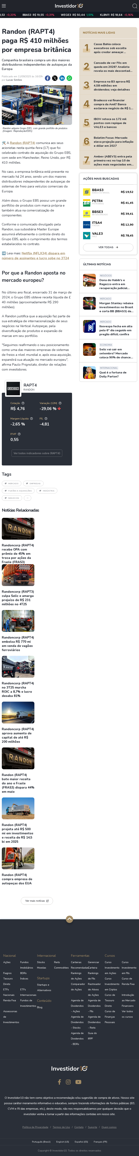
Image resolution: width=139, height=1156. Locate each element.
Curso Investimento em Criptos (112, 984)
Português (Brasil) (41, 1141)
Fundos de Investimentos (27, 1003)
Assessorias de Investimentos (10, 1017)
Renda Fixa (9, 1000)
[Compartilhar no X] (55, 78)
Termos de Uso (61, 1127)
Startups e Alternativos (44, 987)
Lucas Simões (14, 80)
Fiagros (7, 973)
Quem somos (109, 1127)
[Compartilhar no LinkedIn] (62, 78)
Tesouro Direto (8, 981)
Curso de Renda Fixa (128, 981)
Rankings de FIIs (93, 975)
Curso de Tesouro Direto (110, 1000)
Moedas (41, 967)
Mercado (13, 483)
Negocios (13, 498)
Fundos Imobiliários (26, 965)
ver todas (106, 247)
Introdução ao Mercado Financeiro (128, 1000)
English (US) (62, 1141)
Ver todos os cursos (127, 1014)
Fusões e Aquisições (20, 491)
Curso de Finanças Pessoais (110, 1017)
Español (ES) (81, 1141)
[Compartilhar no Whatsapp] (69, 78)
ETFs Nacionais (8, 992)
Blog (39, 1007)
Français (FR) (100, 1141)
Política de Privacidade (35, 1127)
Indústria (48, 491)
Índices (24, 978)
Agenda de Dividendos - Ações (77, 1006)
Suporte (92, 1127)
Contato (79, 1127)
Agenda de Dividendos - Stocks (77, 1022)
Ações (6, 962)
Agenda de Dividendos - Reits (94, 1022)
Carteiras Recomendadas (78, 965)
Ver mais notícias (35, 901)
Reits (57, 962)
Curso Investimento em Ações (112, 968)
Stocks (41, 962)
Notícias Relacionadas (20, 510)
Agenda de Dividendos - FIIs (94, 1006)
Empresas (35, 483)
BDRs (23, 973)
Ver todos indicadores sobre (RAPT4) (37, 453)
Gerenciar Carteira (93, 965)
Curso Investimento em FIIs (129, 968)
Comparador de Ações (78, 986)
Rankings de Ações (76, 975)
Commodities (61, 967)
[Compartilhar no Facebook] (47, 78)
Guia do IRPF (92, 1035)
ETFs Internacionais (27, 992)
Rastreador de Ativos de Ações (94, 989)
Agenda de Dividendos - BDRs (77, 1038)
